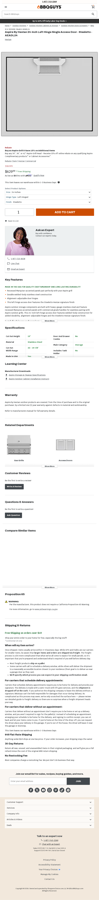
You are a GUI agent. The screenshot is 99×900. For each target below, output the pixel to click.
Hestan (8, 39)
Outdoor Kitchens (19, 26)
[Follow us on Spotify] (68, 790)
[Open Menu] (6, 7)
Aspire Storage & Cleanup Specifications (27, 375)
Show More (49, 321)
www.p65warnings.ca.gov (46, 609)
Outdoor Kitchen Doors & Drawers (74, 26)
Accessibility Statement (49, 864)
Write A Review (14, 487)
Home (7, 26)
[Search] (93, 14)
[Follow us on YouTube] (43, 790)
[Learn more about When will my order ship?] (58, 182)
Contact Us (49, 879)
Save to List (13, 221)
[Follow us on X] (37, 790)
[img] (49, 94)
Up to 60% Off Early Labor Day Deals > (49, 21)
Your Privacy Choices (48, 869)
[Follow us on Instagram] (49, 790)
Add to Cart (65, 212)
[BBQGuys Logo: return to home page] (49, 7)
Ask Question (13, 515)
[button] (49, 802)
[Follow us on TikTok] (62, 790)
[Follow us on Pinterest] (55, 790)
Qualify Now (38, 175)
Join (78, 781)
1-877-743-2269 (49, 1)
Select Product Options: (15, 188)
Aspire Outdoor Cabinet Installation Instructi (29, 379)
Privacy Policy (49, 860)
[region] (49, 94)
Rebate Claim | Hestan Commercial (20, 161)
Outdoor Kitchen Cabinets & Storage (43, 26)
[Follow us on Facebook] (30, 790)
